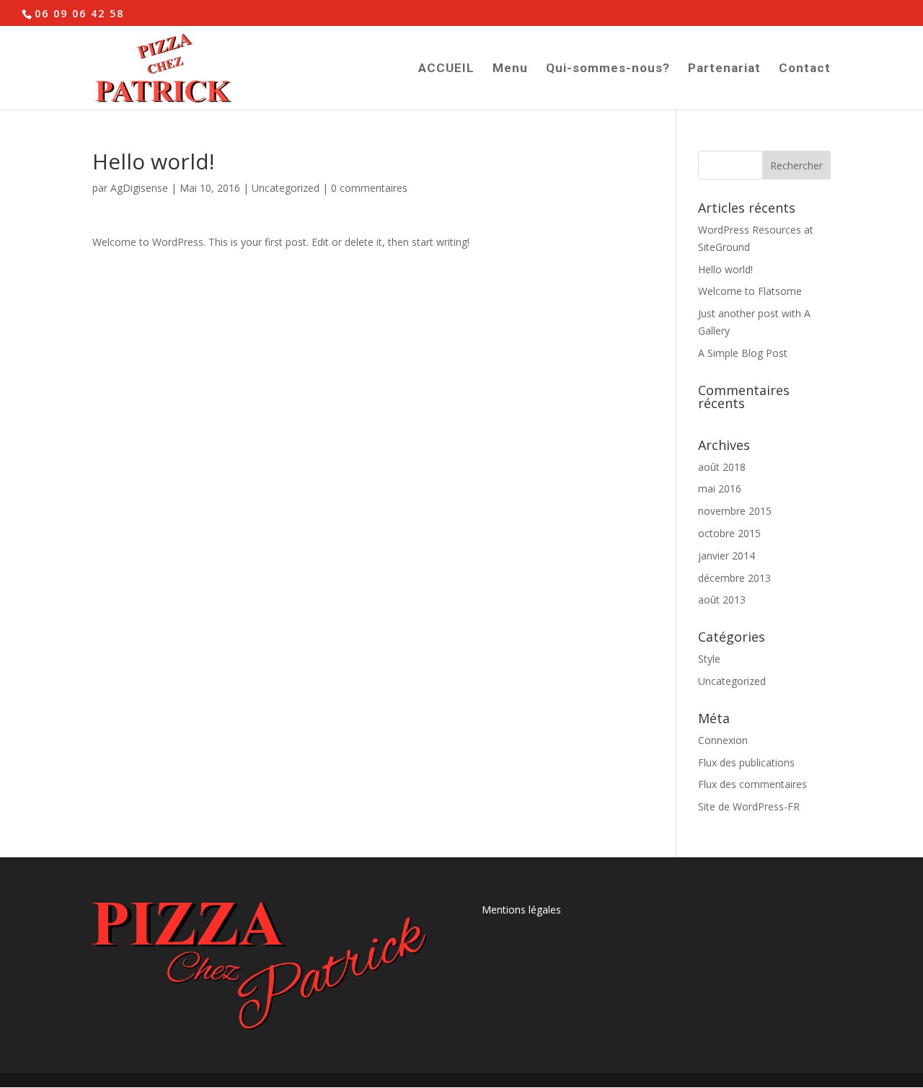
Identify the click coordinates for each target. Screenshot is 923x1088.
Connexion (723, 740)
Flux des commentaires (752, 784)
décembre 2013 (734, 578)
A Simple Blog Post (742, 353)
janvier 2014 (726, 555)
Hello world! (725, 269)
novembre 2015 (735, 511)
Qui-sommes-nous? (608, 69)
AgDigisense (139, 188)
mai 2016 (719, 488)
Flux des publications (746, 762)
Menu (510, 69)
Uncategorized (285, 188)
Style (709, 658)
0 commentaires (369, 188)
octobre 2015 (729, 533)
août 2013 (722, 599)
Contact (805, 69)
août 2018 (722, 467)
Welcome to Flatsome (750, 291)
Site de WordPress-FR (749, 806)
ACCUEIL (446, 69)
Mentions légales (521, 909)
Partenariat (724, 69)
